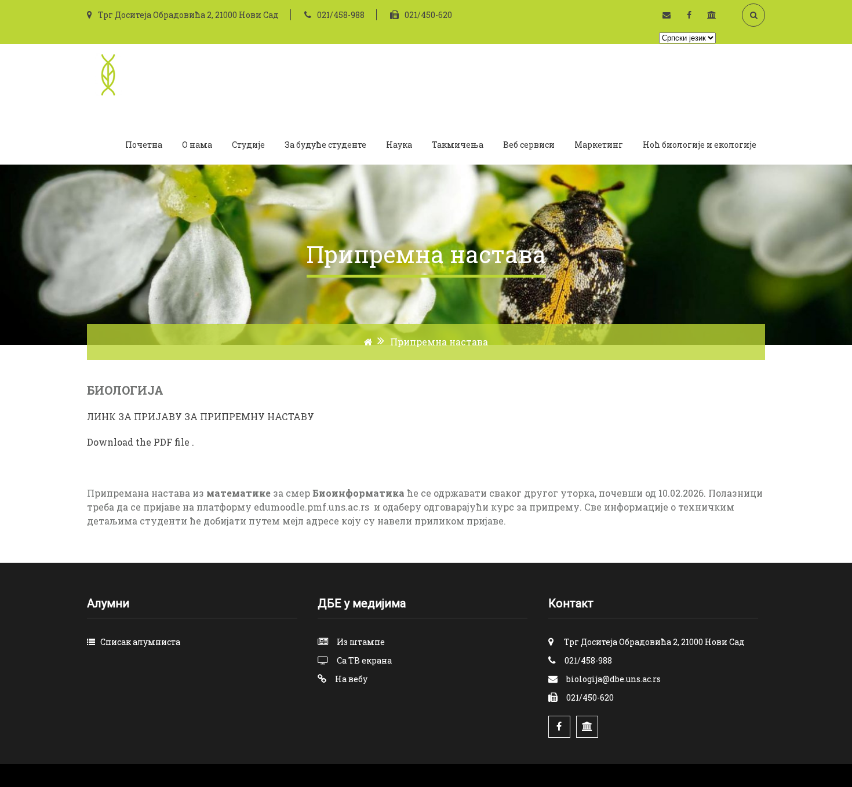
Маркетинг (598, 144)
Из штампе (361, 641)
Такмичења (457, 144)
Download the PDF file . (140, 442)
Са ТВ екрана (364, 660)
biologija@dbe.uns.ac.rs (613, 678)
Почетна (143, 144)
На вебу (351, 678)
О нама (197, 144)
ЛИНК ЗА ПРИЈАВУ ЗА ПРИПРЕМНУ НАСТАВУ (200, 416)
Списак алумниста (140, 641)
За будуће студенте (325, 144)
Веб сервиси (529, 144)
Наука (399, 144)
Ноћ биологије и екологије (699, 144)
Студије (248, 144)
